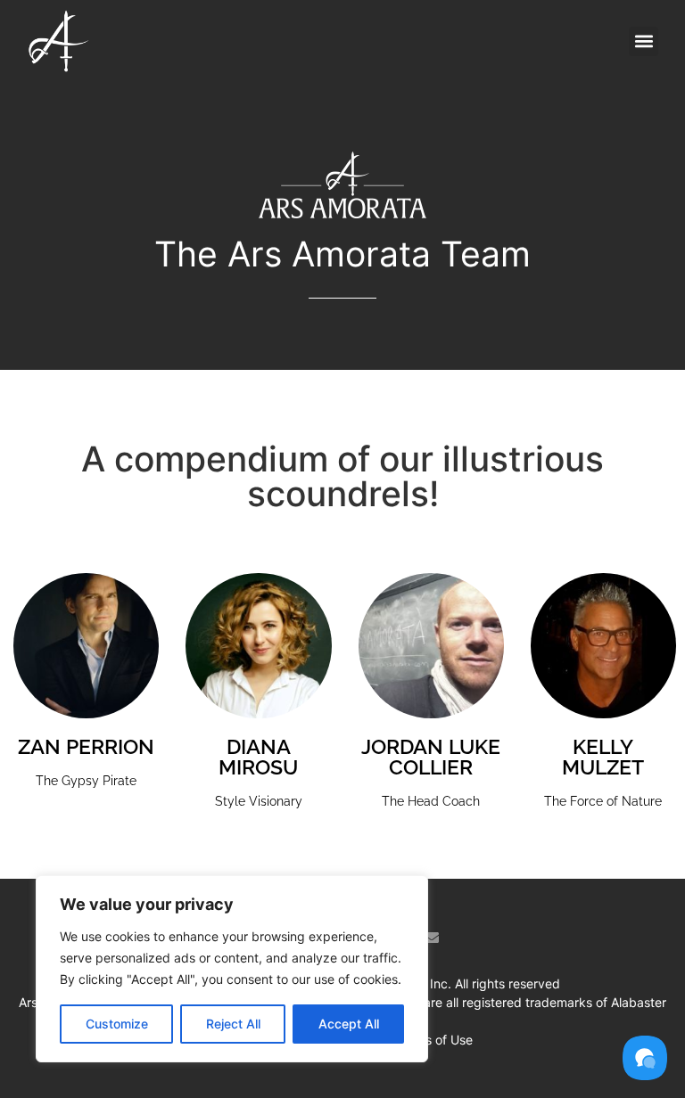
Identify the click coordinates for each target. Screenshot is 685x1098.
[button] (643, 41)
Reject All (233, 1023)
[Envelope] (431, 937)
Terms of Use (434, 1039)
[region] (232, 968)
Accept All (348, 1023)
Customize (117, 1023)
